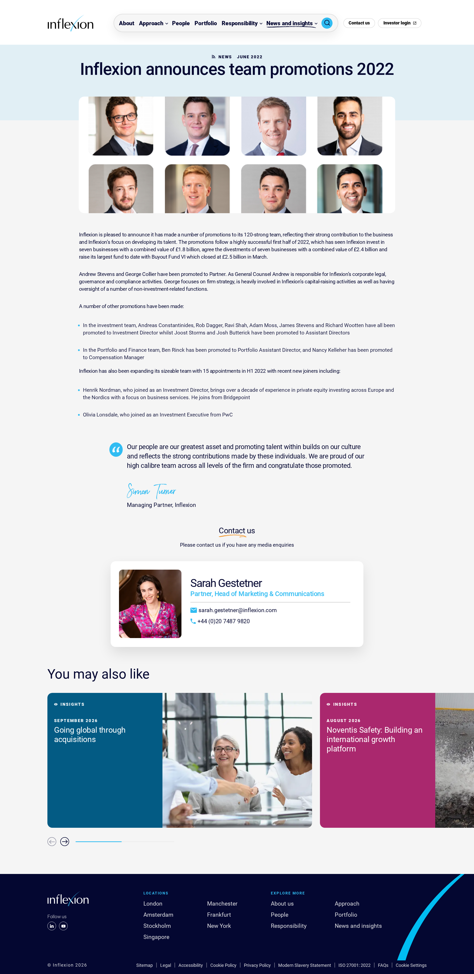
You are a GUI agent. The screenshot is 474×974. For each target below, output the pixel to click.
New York (219, 926)
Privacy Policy (257, 965)
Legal (165, 965)
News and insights (289, 23)
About (126, 23)
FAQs (383, 965)
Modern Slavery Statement (304, 965)
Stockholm (157, 926)
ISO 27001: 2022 (354, 965)
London (152, 903)
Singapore (156, 937)
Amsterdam (158, 915)
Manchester (222, 903)
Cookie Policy (223, 965)
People (181, 23)
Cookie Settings (411, 965)
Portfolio (206, 23)
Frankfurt (219, 915)
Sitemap (144, 965)
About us (282, 903)
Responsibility (240, 23)
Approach (151, 23)
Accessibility (190, 965)
